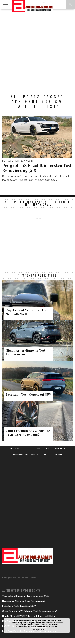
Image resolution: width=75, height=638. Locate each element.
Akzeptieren (38, 629)
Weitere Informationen (47, 626)
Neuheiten (60, 449)
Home (47, 454)
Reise (27, 449)
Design (58, 454)
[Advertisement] (37, 50)
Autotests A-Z (42, 449)
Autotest (14, 449)
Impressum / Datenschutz (26, 454)
